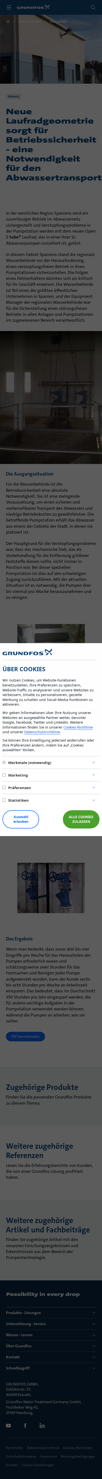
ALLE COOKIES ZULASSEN (81, 819)
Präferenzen (19, 787)
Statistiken (18, 800)
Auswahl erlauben (20, 819)
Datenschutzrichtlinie (42, 732)
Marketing (18, 775)
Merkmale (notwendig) (29, 762)
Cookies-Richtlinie (78, 727)
